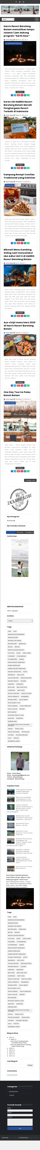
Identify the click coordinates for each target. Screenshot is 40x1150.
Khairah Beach (13, 681)
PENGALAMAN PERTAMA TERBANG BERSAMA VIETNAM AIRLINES (24, 791)
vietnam (11, 735)
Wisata (16, 738)
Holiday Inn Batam (14, 671)
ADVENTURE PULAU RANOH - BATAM (22, 824)
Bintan (17, 647)
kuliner (23, 681)
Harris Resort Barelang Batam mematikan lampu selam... (19, 1042)
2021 (10, 1037)
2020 (10, 1048)
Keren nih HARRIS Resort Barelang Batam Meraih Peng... (20, 1045)
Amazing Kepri (13, 637)
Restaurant (12, 712)
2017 (10, 1054)
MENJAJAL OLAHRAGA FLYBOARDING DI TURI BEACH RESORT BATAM (24, 799)
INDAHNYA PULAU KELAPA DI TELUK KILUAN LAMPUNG (24, 832)
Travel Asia (19, 729)
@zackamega (11, 520)
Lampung (11, 684)
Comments (29, 532)
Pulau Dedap (23, 699)
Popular (20, 532)
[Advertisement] (20, 591)
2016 (10, 1056)
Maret (13, 1039)
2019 (14, 631)
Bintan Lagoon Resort (16, 650)
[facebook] (16, 1)
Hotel (25, 671)
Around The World (14, 640)
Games (21, 659)
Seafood (11, 718)
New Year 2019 (22, 687)
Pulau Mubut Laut (14, 703)
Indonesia (11, 675)
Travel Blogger (13, 732)
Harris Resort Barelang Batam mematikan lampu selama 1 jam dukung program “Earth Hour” (18, 877)
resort (9, 267)
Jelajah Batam (13, 678)
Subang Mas (12, 721)
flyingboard (12, 659)
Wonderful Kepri (14, 741)
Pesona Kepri (11, 403)
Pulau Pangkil (13, 706)
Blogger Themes (33, 1138)
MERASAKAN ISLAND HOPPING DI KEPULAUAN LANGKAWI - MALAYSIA (24, 817)
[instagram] (23, 1)
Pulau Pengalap (25, 706)
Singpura (19, 718)
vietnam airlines (22, 735)
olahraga (11, 690)
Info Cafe (20, 675)
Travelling (25, 732)
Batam (10, 647)
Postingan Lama (30, 480)
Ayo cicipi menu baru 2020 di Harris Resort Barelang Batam (19, 325)
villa (9, 738)
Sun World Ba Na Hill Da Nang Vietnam (18, 725)
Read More (20, 92)
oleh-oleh (10, 185)
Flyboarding (21, 656)
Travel (10, 729)
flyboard (11, 656)
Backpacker (12, 644)
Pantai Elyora (26, 693)
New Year (11, 687)
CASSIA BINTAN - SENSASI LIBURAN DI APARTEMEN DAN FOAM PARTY (24, 859)
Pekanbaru (25, 696)
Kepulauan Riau (26, 678)
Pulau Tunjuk (12, 709)
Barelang (22, 644)
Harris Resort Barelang (14, 43)
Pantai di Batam (13, 693)
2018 (9, 631)
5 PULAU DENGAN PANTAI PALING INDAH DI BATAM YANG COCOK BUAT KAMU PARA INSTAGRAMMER (20, 808)
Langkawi (19, 684)
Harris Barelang (14, 665)
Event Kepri (27, 653)
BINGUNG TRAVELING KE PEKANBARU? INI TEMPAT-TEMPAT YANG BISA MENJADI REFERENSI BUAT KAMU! (19, 842)
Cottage (11, 653)
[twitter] (19, 1)
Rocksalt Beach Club (16, 715)
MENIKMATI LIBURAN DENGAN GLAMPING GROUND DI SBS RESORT (24, 851)
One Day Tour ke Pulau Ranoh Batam (24, 867)
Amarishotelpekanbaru (16, 634)
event (19, 653)
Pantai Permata (13, 696)
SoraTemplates (13, 1138)
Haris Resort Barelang (16, 662)
